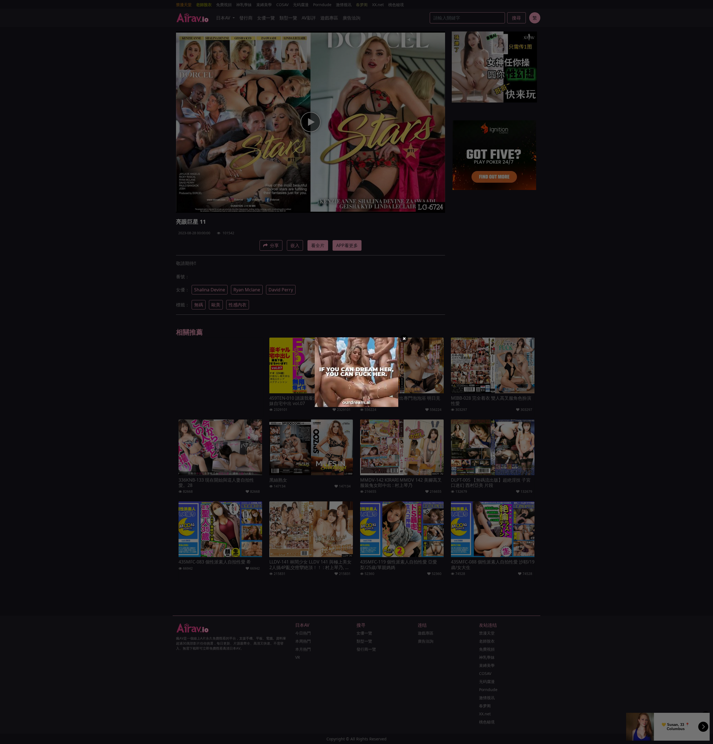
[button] (404, 338)
